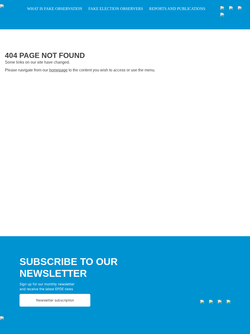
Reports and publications (177, 9)
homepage (58, 70)
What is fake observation (54, 9)
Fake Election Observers (115, 9)
